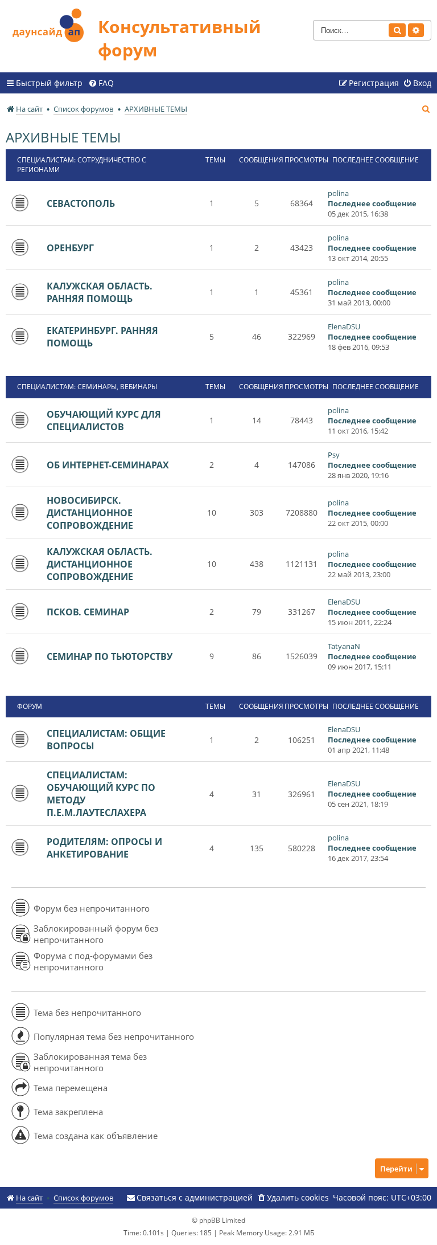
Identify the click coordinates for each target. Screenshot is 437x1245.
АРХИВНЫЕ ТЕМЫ (63, 137)
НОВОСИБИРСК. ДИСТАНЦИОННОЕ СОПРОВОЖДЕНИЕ (90, 513)
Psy (334, 455)
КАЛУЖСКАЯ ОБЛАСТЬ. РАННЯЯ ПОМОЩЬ (99, 292)
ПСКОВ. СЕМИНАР (88, 612)
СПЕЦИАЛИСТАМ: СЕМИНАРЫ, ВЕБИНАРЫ (87, 386)
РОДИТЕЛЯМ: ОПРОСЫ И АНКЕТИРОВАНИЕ (104, 847)
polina (338, 193)
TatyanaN (344, 646)
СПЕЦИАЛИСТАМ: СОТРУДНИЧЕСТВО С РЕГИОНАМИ (81, 164)
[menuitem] (101, 83)
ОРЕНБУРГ (70, 248)
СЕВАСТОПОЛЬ (81, 203)
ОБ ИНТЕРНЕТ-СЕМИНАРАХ (108, 465)
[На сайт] (52, 23)
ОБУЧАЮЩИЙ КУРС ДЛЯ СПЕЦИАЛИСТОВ (104, 420)
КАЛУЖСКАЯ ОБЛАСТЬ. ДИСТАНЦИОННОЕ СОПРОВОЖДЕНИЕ (99, 564)
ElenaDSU (344, 326)
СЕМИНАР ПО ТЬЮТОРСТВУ (109, 656)
